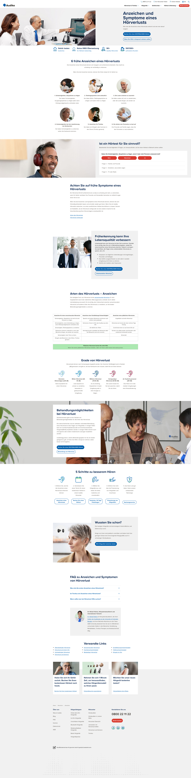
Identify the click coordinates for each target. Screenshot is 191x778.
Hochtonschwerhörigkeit (91, 650)
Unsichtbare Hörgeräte (77, 721)
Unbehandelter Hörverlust (104, 273)
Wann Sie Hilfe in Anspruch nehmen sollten (137, 39)
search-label (189, 2)
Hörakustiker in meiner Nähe (95, 717)
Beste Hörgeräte (75, 733)
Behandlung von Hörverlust (66, 452)
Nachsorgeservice (129, 502)
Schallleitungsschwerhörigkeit (121, 647)
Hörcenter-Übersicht (94, 721)
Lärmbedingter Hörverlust (62, 652)
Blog (54, 716)
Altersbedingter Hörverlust (62, 647)
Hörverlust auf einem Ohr (62, 650)
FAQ (54, 720)
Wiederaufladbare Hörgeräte (76, 729)
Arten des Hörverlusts (76, 215)
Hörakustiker (92, 713)
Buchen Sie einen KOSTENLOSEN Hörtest (137, 34)
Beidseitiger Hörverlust (90, 652)
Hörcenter (91, 709)
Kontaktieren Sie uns (119, 709)
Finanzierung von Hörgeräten (112, 501)
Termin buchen (184, 6)
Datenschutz (56, 726)
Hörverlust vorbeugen (76, 217)
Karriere (55, 723)
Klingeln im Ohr (117, 652)
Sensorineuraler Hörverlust (92, 647)
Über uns (56, 709)
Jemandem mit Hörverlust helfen (93, 726)
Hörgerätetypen (76, 709)
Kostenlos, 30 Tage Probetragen (95, 501)
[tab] (131, 6)
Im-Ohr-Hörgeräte (76, 718)
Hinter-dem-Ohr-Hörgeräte (75, 714)
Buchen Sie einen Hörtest (78, 501)
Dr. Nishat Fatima (92, 617)
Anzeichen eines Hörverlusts (61, 501)
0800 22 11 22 (121, 714)
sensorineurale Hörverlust (102, 297)
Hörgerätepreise (75, 737)
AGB (54, 730)
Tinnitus (90, 733)
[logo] (8, 5)
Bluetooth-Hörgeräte (77, 725)
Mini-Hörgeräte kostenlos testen (106, 544)
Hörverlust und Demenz (62, 655)
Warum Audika (57, 713)
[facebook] (113, 728)
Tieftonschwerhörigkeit (119, 650)
